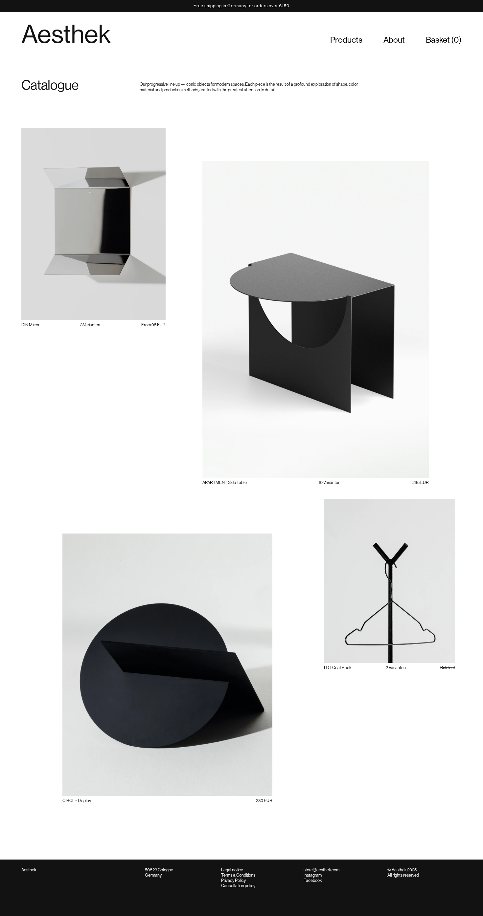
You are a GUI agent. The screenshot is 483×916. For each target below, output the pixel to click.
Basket (444, 40)
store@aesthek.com (321, 869)
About (394, 40)
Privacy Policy (233, 880)
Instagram (313, 875)
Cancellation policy (238, 885)
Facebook (313, 880)
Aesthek (66, 34)
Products (346, 40)
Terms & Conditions (238, 875)
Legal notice (232, 869)
